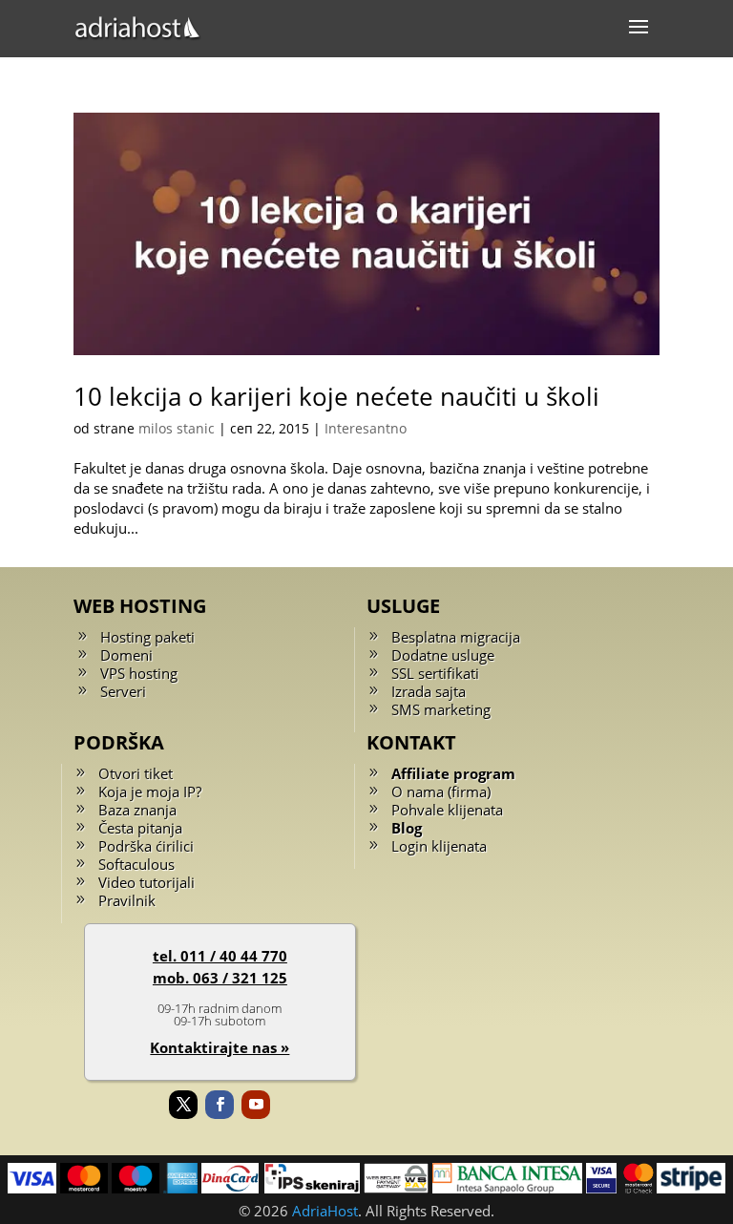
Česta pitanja (140, 827)
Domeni (126, 655)
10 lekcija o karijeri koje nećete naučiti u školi (336, 396)
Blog (406, 827)
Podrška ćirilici (146, 845)
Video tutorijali (146, 882)
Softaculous (136, 864)
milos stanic (176, 428)
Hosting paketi (147, 636)
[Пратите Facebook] (219, 1104)
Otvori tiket (135, 773)
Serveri (123, 691)
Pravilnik (127, 900)
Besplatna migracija (455, 636)
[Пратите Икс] (183, 1104)
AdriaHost (325, 1210)
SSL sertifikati (435, 673)
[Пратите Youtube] (255, 1104)
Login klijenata (439, 845)
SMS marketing (441, 709)
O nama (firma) (441, 791)
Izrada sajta (428, 691)
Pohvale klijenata (447, 809)
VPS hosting (139, 673)
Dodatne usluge (442, 655)
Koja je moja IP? (149, 791)
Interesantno (366, 428)
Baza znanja (137, 809)
